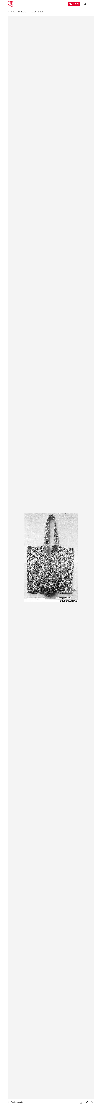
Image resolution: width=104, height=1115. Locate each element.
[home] (9, 12)
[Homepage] (10, 4)
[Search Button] (85, 4)
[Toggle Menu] (92, 4)
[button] (51, 557)
